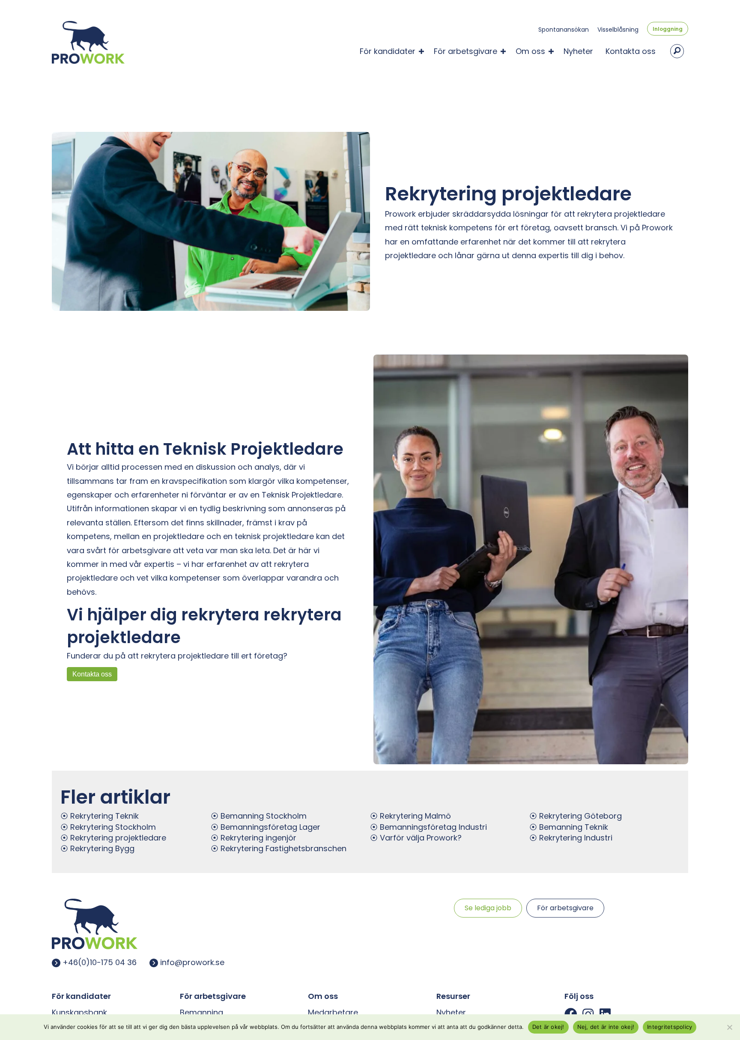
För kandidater (387, 51)
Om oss (530, 51)
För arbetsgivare (465, 51)
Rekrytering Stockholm (113, 827)
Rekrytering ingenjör (258, 837)
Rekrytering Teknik (104, 816)
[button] (421, 51)
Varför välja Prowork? (421, 837)
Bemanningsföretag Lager (270, 827)
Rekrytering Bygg (102, 848)
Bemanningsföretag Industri (433, 827)
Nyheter (578, 51)
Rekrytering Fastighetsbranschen (283, 848)
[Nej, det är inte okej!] (729, 1027)
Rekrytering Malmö (415, 816)
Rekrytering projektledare (118, 837)
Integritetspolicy (669, 1026)
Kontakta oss (631, 51)
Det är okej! (548, 1026)
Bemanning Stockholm (264, 816)
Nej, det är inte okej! (606, 1026)
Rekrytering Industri (575, 837)
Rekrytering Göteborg (580, 816)
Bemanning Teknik (573, 827)
